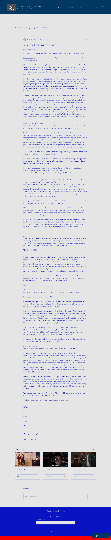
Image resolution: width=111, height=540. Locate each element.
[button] (103, 7)
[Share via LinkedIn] (33, 434)
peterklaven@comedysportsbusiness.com (55, 532)
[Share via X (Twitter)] (28, 434)
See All (94, 449)
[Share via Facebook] (24, 434)
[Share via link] (37, 434)
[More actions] (87, 40)
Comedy (27, 28)
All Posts (18, 28)
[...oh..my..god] (83, 459)
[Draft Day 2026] (27, 459)
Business (44, 28)
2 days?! (47, 470)
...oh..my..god (77, 470)
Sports (35, 28)
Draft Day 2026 (22, 470)
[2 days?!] (55, 459)
